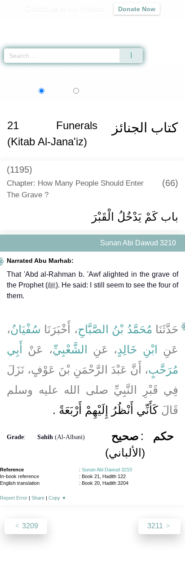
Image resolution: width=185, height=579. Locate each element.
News (39, 553)
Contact (138, 553)
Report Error (13, 498)
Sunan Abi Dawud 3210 (107, 469)
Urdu (95, 90)
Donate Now (136, 9)
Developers (102, 553)
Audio (158, 25)
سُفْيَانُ (25, 329)
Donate (168, 553)
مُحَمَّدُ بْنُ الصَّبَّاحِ (115, 329)
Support (66, 553)
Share (37, 498)
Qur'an (52, 25)
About (14, 553)
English (56, 90)
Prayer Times (122, 25)
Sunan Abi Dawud (48, 71)
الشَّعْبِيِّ (70, 349)
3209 (29, 526)
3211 (156, 526)
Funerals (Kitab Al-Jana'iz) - (130, 71)
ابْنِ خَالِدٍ (137, 349)
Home (10, 71)
